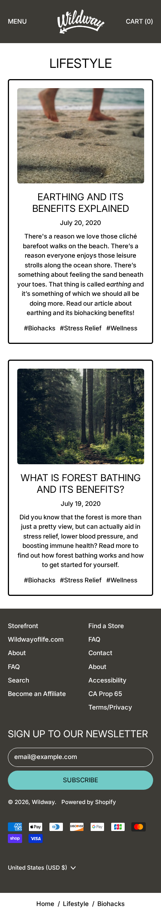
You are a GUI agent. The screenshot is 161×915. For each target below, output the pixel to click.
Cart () (139, 24)
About (17, 653)
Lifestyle (76, 904)
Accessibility (107, 680)
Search (18, 680)
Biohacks (111, 904)
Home (45, 904)
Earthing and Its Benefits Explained (80, 202)
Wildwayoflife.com (36, 639)
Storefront (23, 626)
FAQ (14, 666)
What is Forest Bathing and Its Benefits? (81, 483)
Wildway (43, 802)
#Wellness (121, 328)
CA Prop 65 (105, 694)
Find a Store (106, 626)
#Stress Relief (80, 328)
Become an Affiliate (37, 694)
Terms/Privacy (110, 707)
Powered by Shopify (88, 802)
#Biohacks (39, 328)
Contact (100, 653)
